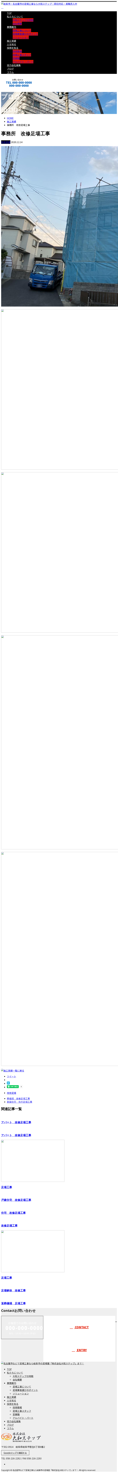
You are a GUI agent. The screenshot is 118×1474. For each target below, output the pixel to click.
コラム (10, 72)
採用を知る (12, 48)
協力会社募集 (14, 65)
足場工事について (22, 30)
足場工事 (6, 1187)
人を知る (11, 44)
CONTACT (11, 89)
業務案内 (11, 27)
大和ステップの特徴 (23, 20)
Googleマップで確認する (15, 1452)
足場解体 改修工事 (13, 1290)
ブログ (10, 68)
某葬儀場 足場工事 (13, 1303)
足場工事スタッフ (22, 54)
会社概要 (17, 23)
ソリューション (21, 37)
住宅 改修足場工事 (13, 1213)
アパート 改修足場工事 (16, 1122)
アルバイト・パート (23, 61)
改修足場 (5, 142)
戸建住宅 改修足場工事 (16, 1200)
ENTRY (81, 1350)
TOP (9, 13)
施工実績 (11, 41)
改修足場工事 (9, 1225)
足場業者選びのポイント (25, 34)
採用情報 (17, 51)
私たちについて (15, 16)
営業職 (16, 58)
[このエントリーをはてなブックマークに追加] (8, 1083)
